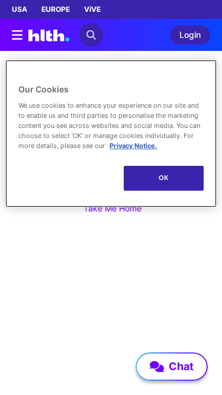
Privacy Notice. (133, 146)
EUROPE (55, 9)
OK (164, 178)
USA (19, 9)
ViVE (92, 9)
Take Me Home (112, 208)
